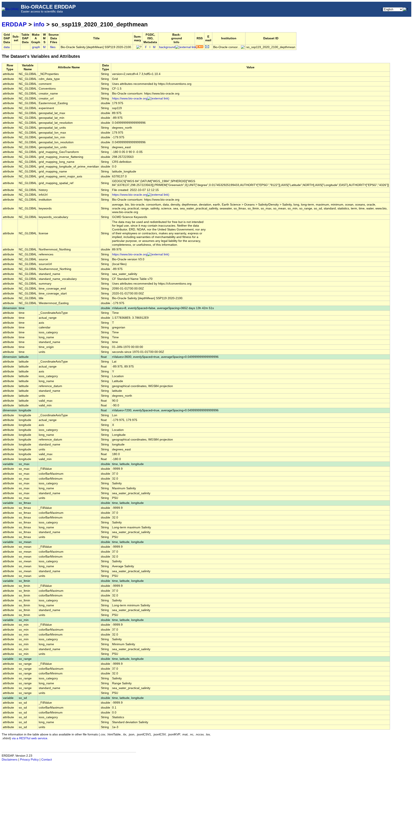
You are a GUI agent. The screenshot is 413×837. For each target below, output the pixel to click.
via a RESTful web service (29, 738)
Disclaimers (9, 759)
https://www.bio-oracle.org (129, 98)
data (7, 47)
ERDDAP (14, 24)
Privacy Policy (29, 759)
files (52, 47)
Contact (46, 759)
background (167, 47)
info (39, 24)
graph (36, 47)
